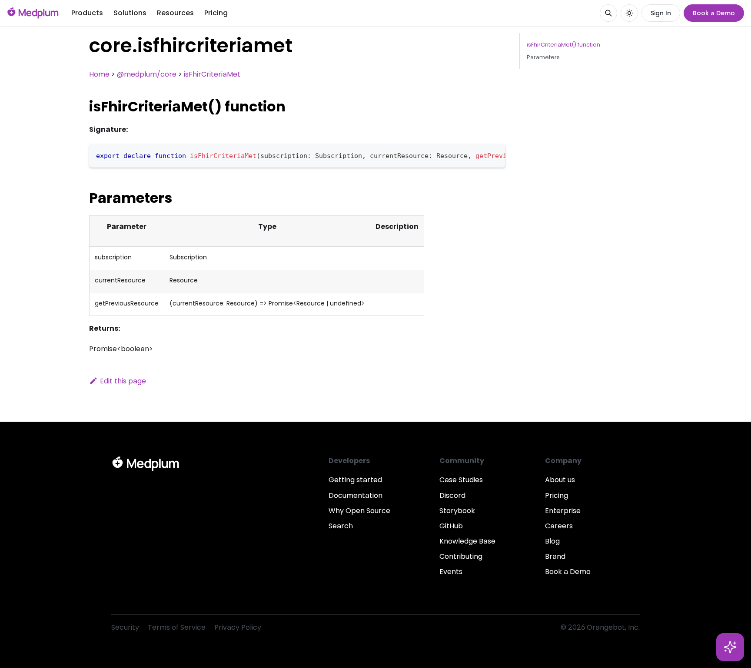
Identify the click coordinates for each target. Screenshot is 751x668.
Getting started (355, 480)
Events (450, 572)
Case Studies (461, 480)
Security (125, 627)
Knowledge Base (467, 541)
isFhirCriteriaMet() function (563, 44)
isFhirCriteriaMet (212, 74)
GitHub (451, 526)
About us (560, 480)
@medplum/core (146, 74)
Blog (552, 541)
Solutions (129, 13)
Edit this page (123, 381)
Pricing (216, 13)
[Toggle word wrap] (479, 155)
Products (87, 13)
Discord (452, 495)
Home (99, 74)
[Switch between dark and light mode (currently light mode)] (629, 13)
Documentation (355, 495)
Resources (175, 13)
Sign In (661, 13)
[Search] (608, 13)
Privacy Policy (237, 627)
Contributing (460, 556)
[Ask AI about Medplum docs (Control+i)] (730, 647)
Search (341, 526)
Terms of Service (177, 627)
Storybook (457, 511)
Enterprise (563, 511)
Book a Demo (714, 13)
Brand (555, 556)
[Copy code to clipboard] (495, 155)
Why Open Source (359, 511)
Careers (559, 526)
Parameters (543, 57)
